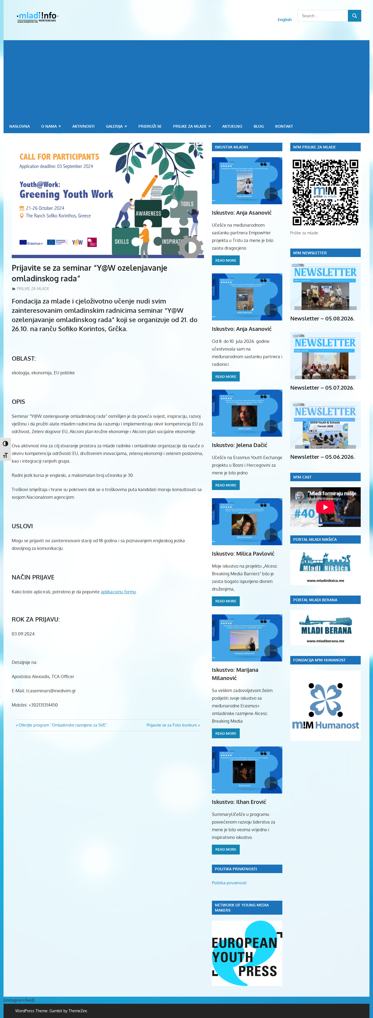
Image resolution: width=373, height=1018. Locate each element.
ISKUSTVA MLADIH (231, 147)
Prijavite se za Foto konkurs (172, 725)
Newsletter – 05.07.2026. (322, 387)
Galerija (114, 126)
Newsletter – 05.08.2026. (322, 318)
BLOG (259, 126)
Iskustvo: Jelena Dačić (239, 444)
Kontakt (284, 126)
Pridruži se (150, 126)
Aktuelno (232, 126)
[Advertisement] (186, 78)
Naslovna (19, 126)
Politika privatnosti (229, 882)
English (285, 19)
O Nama (49, 126)
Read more (225, 260)
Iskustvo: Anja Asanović (242, 212)
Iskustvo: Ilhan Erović (239, 801)
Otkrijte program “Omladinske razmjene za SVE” (62, 725)
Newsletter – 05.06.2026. (322, 456)
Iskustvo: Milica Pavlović (243, 553)
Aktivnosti (83, 126)
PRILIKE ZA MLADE (190, 126)
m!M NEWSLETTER (310, 252)
